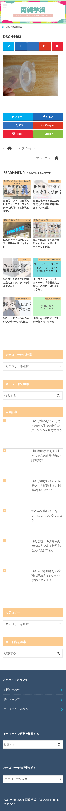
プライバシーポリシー (17, 709)
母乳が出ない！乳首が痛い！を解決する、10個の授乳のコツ (46, 485)
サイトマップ (11, 699)
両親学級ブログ (35, 799)
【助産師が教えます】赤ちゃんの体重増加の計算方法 (46, 455)
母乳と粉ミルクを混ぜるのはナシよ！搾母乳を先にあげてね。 (46, 545)
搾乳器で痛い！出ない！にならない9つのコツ (46, 515)
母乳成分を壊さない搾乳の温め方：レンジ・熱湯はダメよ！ (46, 575)
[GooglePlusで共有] (45, 46)
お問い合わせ (11, 689)
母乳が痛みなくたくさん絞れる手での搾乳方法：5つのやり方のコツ (46, 425)
